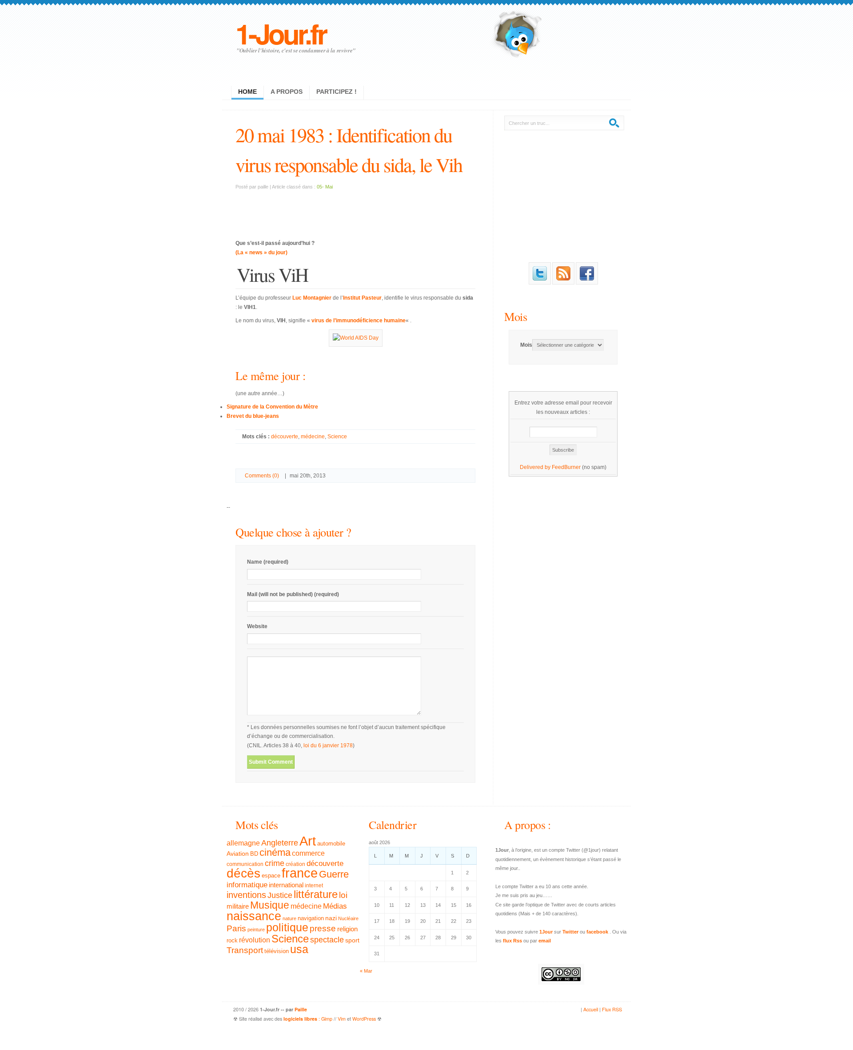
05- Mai (325, 186)
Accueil (590, 1009)
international (286, 885)
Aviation (238, 853)
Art (307, 841)
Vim (342, 1018)
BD (254, 854)
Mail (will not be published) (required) (293, 594)
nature (289, 918)
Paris (236, 928)
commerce (308, 853)
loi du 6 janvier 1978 (328, 745)
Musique (269, 905)
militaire (238, 906)
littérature (316, 894)
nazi (331, 918)
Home (247, 91)
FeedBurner (566, 467)
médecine (313, 436)
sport (352, 940)
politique (287, 927)
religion (347, 929)
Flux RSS (612, 1009)
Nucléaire (348, 918)
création (295, 864)
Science (337, 436)
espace (271, 876)
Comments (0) (262, 476)
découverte (284, 436)
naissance (254, 916)
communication (245, 864)
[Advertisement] (355, 209)
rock (232, 940)
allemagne (243, 843)
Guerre (334, 874)
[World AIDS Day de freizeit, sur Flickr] (356, 338)
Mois (515, 316)
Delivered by (536, 467)
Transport (245, 950)
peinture (256, 929)
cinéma (275, 852)
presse (323, 928)
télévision (276, 951)
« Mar (366, 971)
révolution (254, 940)
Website (257, 626)
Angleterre (279, 842)
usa (299, 949)
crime (274, 863)
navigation (311, 918)
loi (343, 895)
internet (314, 885)
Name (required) (267, 562)
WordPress (364, 1018)
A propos (287, 91)
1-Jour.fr (280, 33)
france (300, 873)
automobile (331, 844)
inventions (246, 895)
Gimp (326, 1018)
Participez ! (336, 91)
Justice (279, 895)
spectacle (327, 939)
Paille (301, 1009)
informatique (247, 885)
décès (243, 873)
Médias (335, 906)
